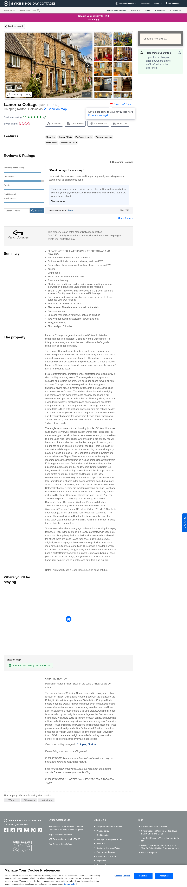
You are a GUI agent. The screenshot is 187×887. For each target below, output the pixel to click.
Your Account (173, 3)
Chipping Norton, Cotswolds (35, 109)
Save (116, 104)
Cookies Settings (122, 876)
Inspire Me (101, 860)
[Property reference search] (38, 10)
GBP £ (157, 3)
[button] (10, 65)
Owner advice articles (106, 856)
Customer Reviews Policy (108, 848)
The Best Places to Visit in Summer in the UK (160, 839)
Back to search (16, 26)
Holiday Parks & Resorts (116, 11)
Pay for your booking (106, 852)
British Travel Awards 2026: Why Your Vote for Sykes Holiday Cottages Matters (160, 846)
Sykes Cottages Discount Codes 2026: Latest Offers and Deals (159, 832)
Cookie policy (102, 835)
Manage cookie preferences (109, 839)
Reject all (143, 876)
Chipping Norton (86, 744)
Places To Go (136, 11)
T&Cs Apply (93, 19)
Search (38, 211)
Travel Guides (175, 11)
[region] (93, 876)
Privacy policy (102, 831)
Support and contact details (109, 826)
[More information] (179, 53)
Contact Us (145, 3)
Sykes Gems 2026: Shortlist (154, 826)
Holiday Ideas (160, 11)
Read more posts (149, 852)
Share (129, 104)
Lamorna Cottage (21, 104)
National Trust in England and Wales (32, 665)
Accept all (164, 876)
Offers (148, 11)
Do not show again (98, 115)
